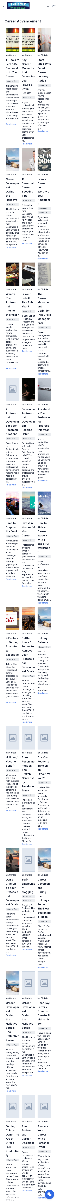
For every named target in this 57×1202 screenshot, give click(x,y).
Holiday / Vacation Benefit (12, 761)
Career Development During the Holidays (12, 189)
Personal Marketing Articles (28, 897)
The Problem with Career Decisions (28, 1134)
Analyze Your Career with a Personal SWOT (43, 1137)
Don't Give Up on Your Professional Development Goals (12, 892)
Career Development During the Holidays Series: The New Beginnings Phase (44, 898)
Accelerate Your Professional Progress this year (44, 419)
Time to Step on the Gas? (11, 527)
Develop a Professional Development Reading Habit (28, 422)
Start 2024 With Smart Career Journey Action (44, 70)
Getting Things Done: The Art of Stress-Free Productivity (12, 1141)
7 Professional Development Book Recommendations (12, 422)
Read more (11, 124)
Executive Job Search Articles (44, 209)
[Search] (48, 6)
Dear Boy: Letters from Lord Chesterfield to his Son (44, 1013)
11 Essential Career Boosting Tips (28, 187)
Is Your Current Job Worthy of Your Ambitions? (44, 192)
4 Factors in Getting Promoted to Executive (12, 646)
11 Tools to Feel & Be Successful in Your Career (12, 68)
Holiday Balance (43, 640)
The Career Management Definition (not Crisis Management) (44, 309)
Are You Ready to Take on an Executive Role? (44, 768)
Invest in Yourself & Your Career (28, 529)
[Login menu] (54, 6)
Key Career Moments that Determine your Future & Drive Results (28, 76)
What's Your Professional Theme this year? (12, 304)
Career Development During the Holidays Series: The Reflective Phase (12, 1021)
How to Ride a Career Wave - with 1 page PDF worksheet (44, 538)
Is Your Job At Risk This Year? (27, 300)
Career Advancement (12, 81)
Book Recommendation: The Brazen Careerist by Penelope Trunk (28, 774)
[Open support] (49, 1194)
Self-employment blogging (28, 886)
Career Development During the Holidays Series (28, 1015)
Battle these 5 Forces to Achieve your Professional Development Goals (28, 655)
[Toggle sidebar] (4, 6)
